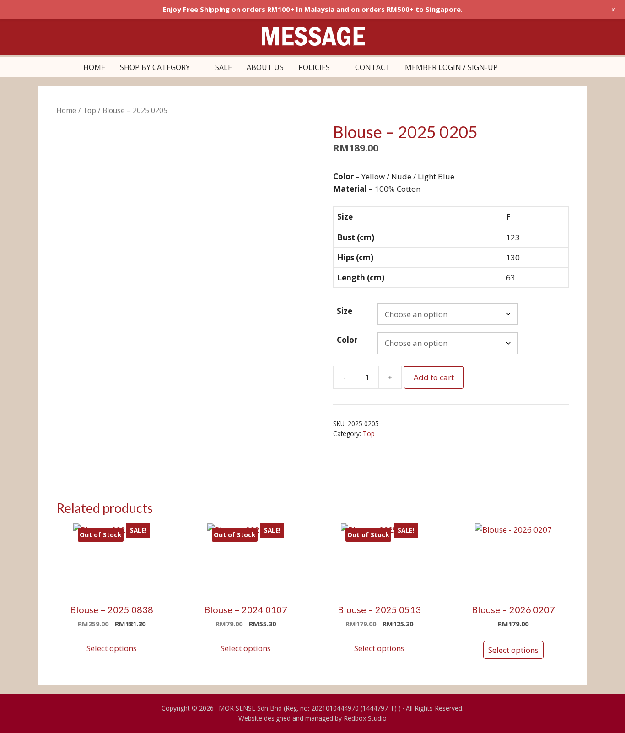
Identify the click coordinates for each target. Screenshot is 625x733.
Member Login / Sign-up (451, 67)
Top (89, 110)
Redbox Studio (365, 718)
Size (344, 311)
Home (94, 67)
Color (347, 339)
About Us (265, 67)
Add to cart (434, 377)
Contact (372, 67)
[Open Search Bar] (537, 67)
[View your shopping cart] (515, 67)
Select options (111, 648)
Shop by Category (155, 67)
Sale (223, 67)
